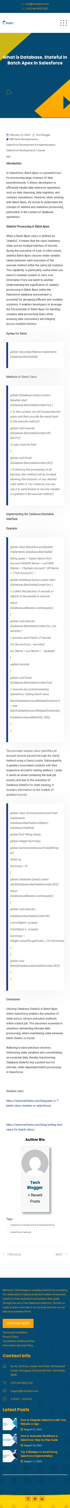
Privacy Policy (10, 1336)
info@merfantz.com (37, 4)
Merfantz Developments (24, 139)
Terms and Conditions (15, 1332)
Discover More (18, 1323)
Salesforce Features (20, 1232)
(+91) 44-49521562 (37, 8)
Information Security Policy (18, 1345)
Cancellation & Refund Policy (19, 1341)
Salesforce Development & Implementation (30, 144)
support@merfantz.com (24, 1391)
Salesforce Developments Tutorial (25, 150)
